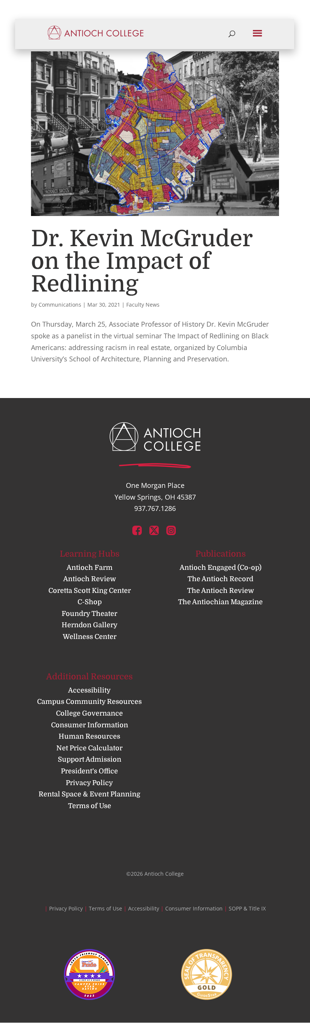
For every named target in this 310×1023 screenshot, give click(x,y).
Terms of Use (89, 806)
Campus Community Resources (89, 701)
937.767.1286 (155, 508)
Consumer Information (89, 725)
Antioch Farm (90, 567)
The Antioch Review (220, 590)
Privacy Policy (89, 783)
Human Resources (89, 736)
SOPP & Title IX (247, 908)
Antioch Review (89, 579)
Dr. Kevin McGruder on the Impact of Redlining (142, 261)
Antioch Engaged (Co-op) (221, 567)
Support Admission (89, 759)
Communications (60, 304)
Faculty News (143, 304)
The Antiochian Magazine (220, 602)
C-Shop (90, 602)
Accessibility (89, 690)
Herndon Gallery (90, 625)
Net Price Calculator (89, 748)
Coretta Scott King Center (89, 590)
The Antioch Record (220, 579)
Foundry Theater (89, 613)
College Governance (89, 713)
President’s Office (89, 771)
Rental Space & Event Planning (89, 794)
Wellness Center (89, 636)
